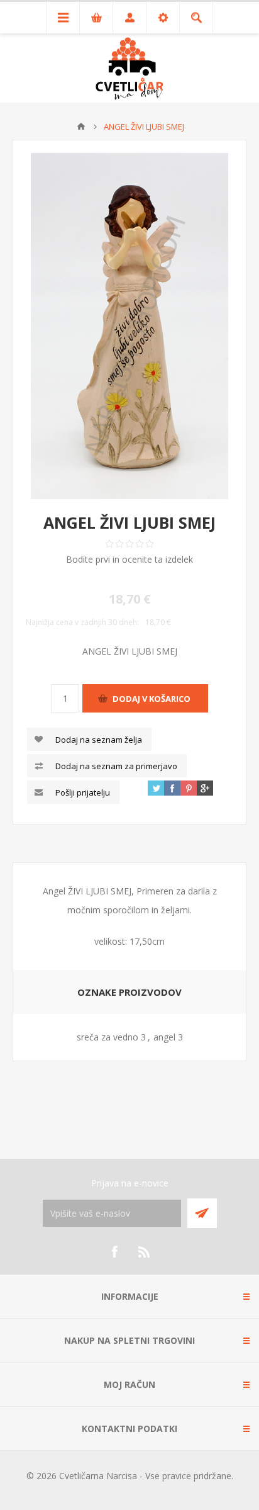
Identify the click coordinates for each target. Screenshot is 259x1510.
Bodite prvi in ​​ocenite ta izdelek (129, 559)
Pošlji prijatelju (82, 792)
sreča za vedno (107, 1037)
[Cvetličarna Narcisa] (81, 126)
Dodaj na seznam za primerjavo (116, 766)
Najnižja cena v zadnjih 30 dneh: (82, 622)
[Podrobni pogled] (129, 326)
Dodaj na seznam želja (98, 739)
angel (164, 1037)
